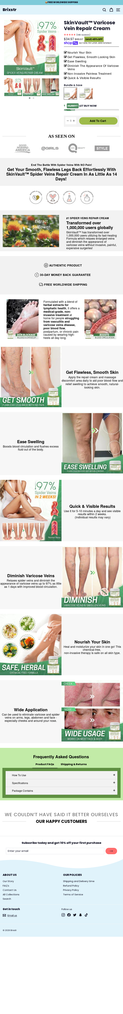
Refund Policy (71, 885)
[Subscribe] (111, 851)
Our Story (8, 881)
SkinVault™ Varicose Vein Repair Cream (89, 26)
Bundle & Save (73, 85)
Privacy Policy (71, 890)
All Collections (11, 894)
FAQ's (6, 885)
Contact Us (9, 890)
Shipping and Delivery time (78, 881)
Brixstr (9, 10)
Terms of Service (73, 894)
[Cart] (111, 10)
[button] (30, 98)
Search (7, 898)
